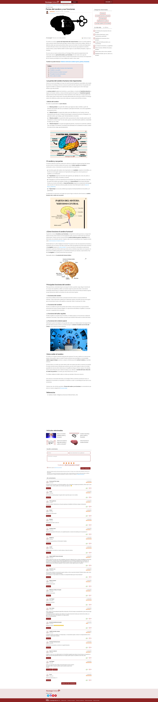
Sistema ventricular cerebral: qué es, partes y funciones (75, 62)
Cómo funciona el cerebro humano (84, 441)
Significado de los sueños (103, 21)
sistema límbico (62, 247)
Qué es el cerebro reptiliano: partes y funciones (61, 435)
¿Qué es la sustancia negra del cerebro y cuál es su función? (62, 442)
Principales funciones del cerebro (58, 74)
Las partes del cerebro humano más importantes (61, 68)
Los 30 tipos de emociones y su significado (103, 46)
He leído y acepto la (55, 467)
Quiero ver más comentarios (69, 683)
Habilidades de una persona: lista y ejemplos (102, 39)
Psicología (54, 5)
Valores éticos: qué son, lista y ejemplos (103, 51)
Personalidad (107, 23)
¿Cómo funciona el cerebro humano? (58, 72)
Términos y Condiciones (80, 700)
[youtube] (53, 695)
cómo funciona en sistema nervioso (56, 241)
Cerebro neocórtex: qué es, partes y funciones (84, 435)
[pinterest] (55, 695)
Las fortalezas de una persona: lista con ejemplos (103, 31)
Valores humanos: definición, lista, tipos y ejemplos (103, 48)
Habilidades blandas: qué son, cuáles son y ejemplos (103, 54)
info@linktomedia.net (80, 474)
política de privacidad (58, 467)
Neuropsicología (59, 5)
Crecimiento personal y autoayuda (103, 16)
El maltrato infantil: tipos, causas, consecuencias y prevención (102, 35)
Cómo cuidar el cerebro (55, 76)
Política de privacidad (88, 700)
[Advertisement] (68, 412)
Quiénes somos (63, 700)
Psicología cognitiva (99, 23)
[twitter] (48, 695)
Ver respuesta (49, 669)
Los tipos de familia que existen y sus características (102, 43)
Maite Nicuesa (53, 13)
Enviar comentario (85, 468)
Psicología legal (103, 18)
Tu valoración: (61, 465)
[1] (68, 243)
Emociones (103, 13)
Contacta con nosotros (71, 700)
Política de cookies (96, 700)
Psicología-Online (49, 5)
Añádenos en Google (87, 38)
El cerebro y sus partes (55, 70)
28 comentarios (66, 11)
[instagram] (50, 695)
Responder (48, 488)
